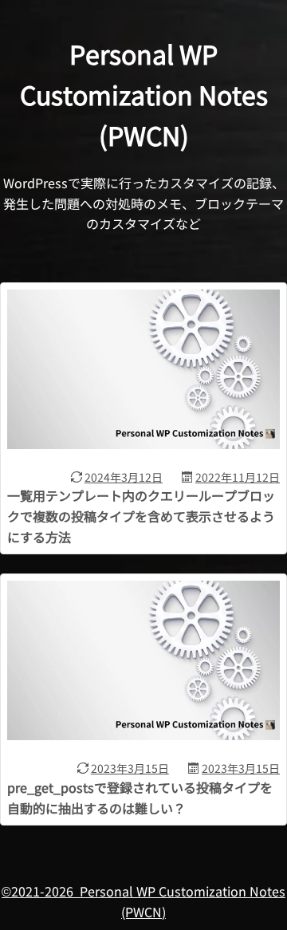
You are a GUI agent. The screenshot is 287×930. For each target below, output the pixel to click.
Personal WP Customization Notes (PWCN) (144, 94)
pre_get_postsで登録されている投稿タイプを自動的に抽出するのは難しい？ (140, 798)
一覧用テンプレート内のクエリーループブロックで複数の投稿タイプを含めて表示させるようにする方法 (141, 516)
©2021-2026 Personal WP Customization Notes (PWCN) (143, 901)
